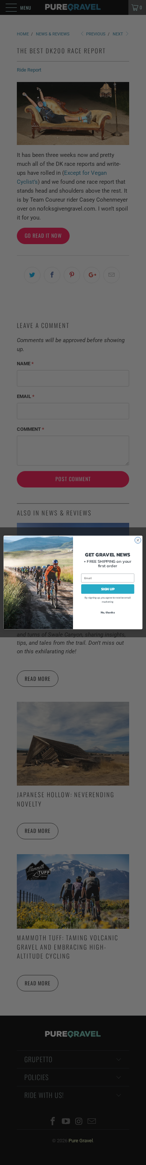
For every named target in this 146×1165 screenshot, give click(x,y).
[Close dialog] (138, 540)
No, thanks (108, 612)
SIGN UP (107, 588)
